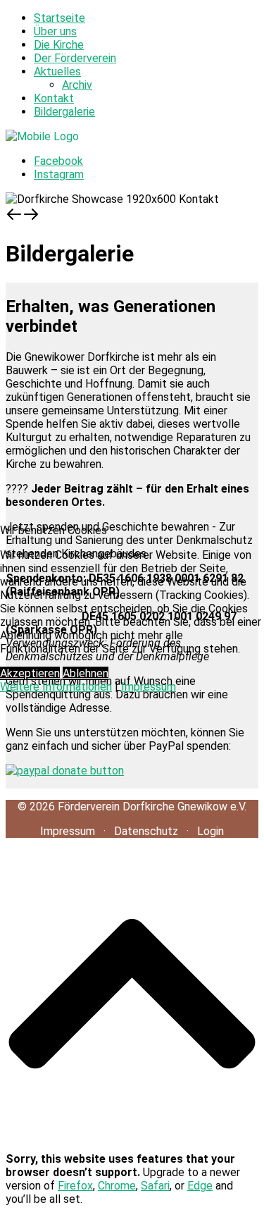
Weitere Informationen (56, 686)
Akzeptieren (30, 673)
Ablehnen (85, 673)
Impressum (148, 686)
